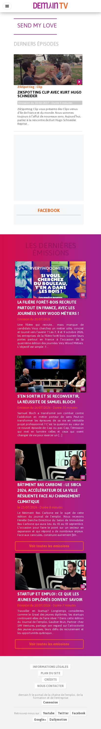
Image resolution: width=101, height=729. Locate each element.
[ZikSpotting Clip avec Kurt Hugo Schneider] (48, 73)
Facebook (78, 713)
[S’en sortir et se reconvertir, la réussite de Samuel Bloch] (50, 382)
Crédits (50, 679)
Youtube (48, 713)
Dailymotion (58, 719)
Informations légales (50, 667)
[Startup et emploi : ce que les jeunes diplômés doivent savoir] (50, 580)
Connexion (50, 702)
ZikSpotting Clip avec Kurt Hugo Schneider (49, 94)
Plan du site (50, 673)
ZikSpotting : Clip (29, 87)
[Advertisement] (48, 167)
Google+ (40, 719)
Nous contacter (50, 686)
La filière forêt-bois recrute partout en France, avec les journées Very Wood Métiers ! (48, 308)
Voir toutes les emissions (49, 546)
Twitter (63, 713)
